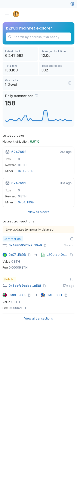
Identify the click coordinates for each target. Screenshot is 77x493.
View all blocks (38, 212)
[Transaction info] (71, 238)
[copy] (46, 245)
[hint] (36, 96)
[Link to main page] (16, 14)
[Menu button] (7, 14)
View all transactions (38, 318)
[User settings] (72, 4)
